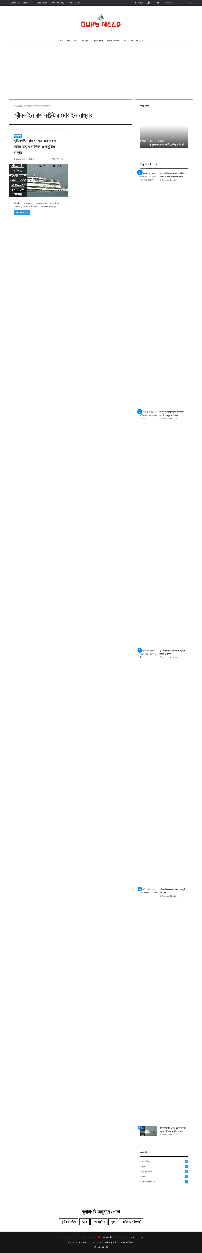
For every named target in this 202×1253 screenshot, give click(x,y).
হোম (60, 40)
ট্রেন (75, 40)
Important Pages (132, 40)
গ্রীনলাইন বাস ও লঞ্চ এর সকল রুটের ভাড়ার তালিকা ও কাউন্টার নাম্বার (35, 146)
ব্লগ (68, 40)
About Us (14, 2)
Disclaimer (42, 2)
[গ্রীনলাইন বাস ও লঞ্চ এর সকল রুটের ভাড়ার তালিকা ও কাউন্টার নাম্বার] (38, 180)
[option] (164, 130)
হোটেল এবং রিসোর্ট (113, 40)
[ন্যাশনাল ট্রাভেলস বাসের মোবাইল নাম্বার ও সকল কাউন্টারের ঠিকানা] (148, 290)
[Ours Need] (101, 21)
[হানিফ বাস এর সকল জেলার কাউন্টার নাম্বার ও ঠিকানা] (148, 767)
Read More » (22, 212)
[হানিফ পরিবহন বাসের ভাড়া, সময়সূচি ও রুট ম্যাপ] (148, 1006)
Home (18, 106)
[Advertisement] (101, 72)
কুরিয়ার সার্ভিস (98, 40)
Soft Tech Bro (137, 1237)
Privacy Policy (57, 2)
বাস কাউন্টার (85, 40)
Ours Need (106, 1237)
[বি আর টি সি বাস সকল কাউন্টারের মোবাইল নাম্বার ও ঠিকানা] (148, 528)
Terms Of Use (73, 2)
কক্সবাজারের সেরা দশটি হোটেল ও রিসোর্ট (158, 144)
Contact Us (27, 2)
